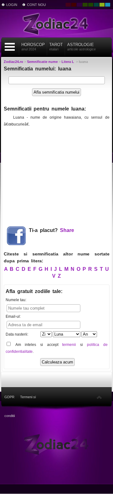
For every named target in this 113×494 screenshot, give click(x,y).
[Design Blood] (68, 5)
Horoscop (33, 46)
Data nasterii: (17, 334)
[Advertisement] (56, 174)
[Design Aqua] (107, 5)
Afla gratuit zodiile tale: (34, 291)
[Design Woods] (90, 5)
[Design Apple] (102, 5)
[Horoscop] (56, 444)
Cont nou (36, 5)
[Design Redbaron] (73, 5)
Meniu (9, 47)
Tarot (56, 46)
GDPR (9, 397)
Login (11, 5)
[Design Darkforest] (85, 5)
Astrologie (81, 46)
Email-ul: (13, 316)
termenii (69, 344)
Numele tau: (16, 300)
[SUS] (99, 397)
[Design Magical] (79, 5)
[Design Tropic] (96, 5)
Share (67, 230)
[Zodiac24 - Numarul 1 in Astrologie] (56, 23)
